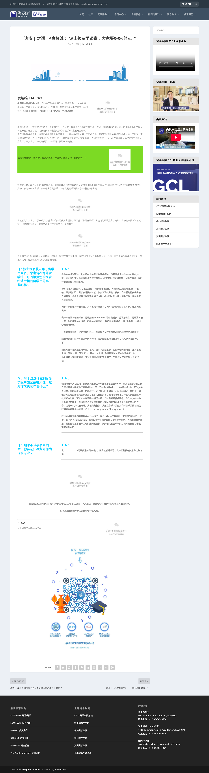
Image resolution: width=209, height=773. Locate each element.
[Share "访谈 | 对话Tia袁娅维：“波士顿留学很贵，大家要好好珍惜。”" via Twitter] (63, 667)
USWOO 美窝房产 (19, 730)
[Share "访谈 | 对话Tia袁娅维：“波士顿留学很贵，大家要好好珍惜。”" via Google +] (69, 667)
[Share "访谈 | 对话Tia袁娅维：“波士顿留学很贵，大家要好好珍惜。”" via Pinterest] (82, 667)
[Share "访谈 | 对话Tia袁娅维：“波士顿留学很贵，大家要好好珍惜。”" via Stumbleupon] (100, 667)
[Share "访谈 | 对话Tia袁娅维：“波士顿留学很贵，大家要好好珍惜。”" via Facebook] (57, 667)
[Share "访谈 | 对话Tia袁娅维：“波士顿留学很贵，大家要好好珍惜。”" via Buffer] (94, 667)
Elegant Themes (31, 769)
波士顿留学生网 (163, 213)
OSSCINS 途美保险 (19, 737)
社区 (90, 14)
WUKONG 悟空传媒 (19, 745)
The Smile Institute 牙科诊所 (25, 753)
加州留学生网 (162, 228)
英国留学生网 (162, 236)
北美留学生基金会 (165, 243)
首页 (81, 14)
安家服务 (102, 14)
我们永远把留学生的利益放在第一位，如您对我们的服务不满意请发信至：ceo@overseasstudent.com (59, 4)
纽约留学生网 (162, 221)
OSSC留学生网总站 (165, 206)
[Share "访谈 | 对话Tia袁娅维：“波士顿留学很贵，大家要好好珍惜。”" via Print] (112, 667)
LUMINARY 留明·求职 (20, 722)
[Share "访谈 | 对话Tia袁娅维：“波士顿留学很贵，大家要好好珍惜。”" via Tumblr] (76, 667)
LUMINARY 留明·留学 (20, 715)
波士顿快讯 (87, 44)
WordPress (60, 769)
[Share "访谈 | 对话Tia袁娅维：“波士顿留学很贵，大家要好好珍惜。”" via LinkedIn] (88, 667)
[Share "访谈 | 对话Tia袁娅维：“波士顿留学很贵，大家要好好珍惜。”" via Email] (106, 667)
